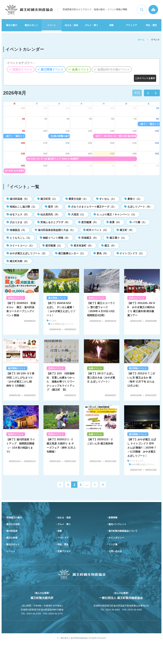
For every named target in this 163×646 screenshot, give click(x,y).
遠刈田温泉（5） (19, 198)
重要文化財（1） (78, 198)
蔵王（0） (110, 245)
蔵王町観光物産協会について (123, 531)
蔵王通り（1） (117, 237)
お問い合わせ (115, 551)
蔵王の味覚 (12, 537)
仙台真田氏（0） (50, 214)
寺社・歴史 (151, 25)
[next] (156, 93)
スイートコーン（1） (21, 245)
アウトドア (131, 25)
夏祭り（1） (134, 198)
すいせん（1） (107, 198)
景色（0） (102, 253)
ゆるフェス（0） (19, 214)
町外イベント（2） (97, 230)
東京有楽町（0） (83, 245)
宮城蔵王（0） (89, 237)
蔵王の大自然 (13, 524)
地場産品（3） (17, 230)
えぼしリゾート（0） (139, 206)
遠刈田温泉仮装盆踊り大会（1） (56, 230)
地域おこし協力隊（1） (23, 206)
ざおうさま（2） (19, 222)
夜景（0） (115, 222)
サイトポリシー (116, 537)
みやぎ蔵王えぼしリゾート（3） (28, 253)
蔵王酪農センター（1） (71, 253)
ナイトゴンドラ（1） (131, 253)
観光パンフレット (117, 524)
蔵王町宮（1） (48, 198)
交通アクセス (64, 551)
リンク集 (113, 544)
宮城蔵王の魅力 (14, 517)
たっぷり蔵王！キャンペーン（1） (116, 214)
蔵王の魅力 (11, 25)
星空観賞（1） (53, 245)
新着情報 (113, 517)
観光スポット (31, 25)
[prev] (148, 93)
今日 (137, 92)
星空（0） (53, 206)
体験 (111, 25)
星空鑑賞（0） (89, 222)
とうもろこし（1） (20, 237)
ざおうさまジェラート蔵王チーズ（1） (93, 206)
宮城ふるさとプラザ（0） (55, 222)
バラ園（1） (139, 222)
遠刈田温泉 (12, 531)
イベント (51, 25)
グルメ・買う (91, 25)
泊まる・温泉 (71, 25)
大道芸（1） (78, 214)
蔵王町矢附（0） (19, 261)
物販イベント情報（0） (56, 237)
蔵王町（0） (126, 230)
